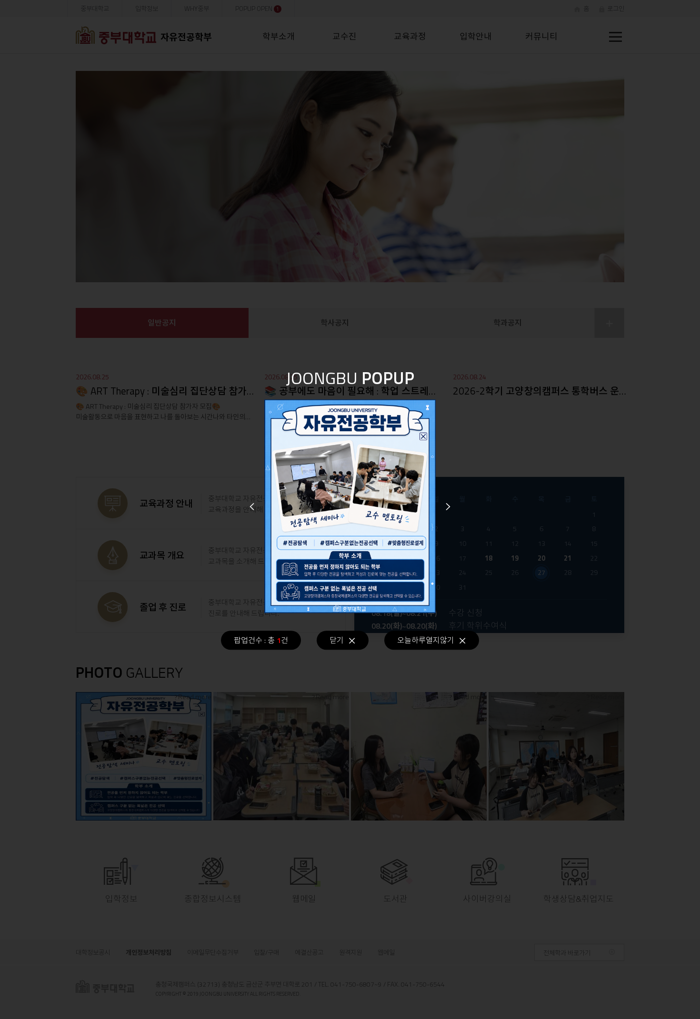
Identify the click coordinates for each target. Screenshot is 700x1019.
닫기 (337, 640)
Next (448, 506)
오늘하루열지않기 (425, 640)
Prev (251, 506)
